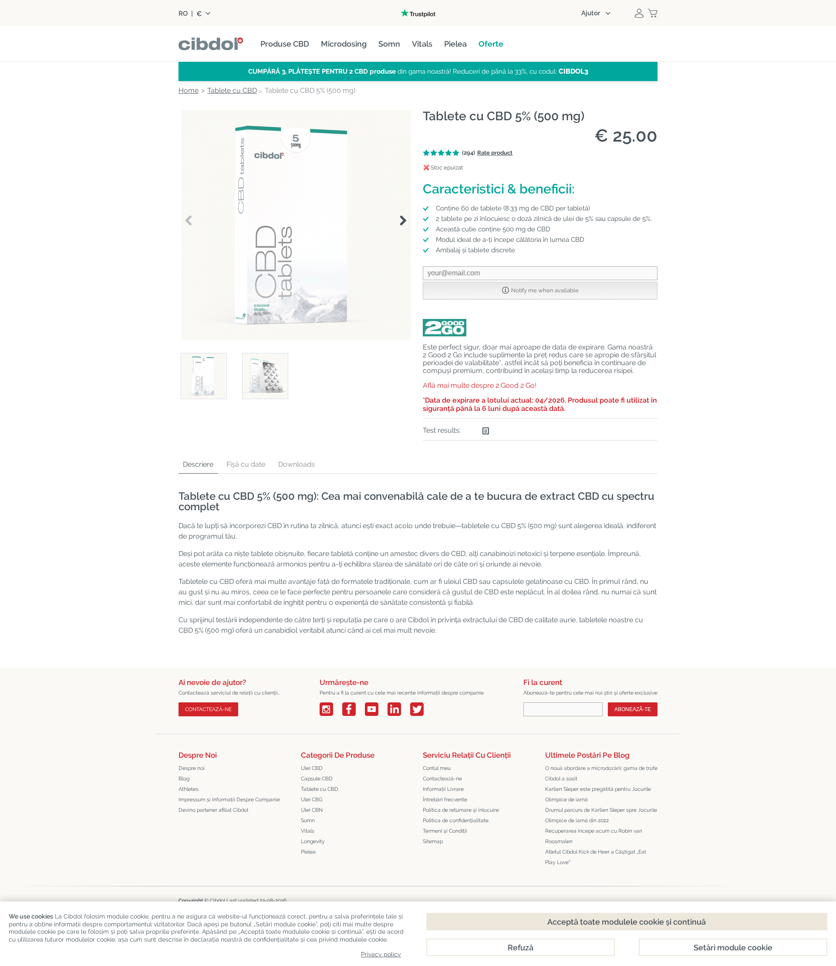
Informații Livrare (443, 789)
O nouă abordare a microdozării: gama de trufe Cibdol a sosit (601, 773)
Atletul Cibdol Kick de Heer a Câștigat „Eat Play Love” (595, 857)
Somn (308, 820)
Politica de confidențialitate (456, 820)
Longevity (313, 841)
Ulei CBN (312, 810)
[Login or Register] (639, 13)
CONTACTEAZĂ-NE (208, 709)
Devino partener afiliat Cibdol (213, 810)
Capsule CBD (317, 779)
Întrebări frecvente (445, 800)
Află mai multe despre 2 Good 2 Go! (479, 385)
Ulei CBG (312, 800)
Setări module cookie (733, 947)
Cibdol (217, 901)
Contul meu (437, 768)
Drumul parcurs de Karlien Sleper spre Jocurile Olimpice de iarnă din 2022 (601, 815)
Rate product (494, 152)
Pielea (308, 852)
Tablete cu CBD (319, 789)
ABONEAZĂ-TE (632, 709)
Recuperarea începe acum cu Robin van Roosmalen (593, 836)
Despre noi (192, 768)
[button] (403, 221)
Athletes (189, 789)
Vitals (307, 831)
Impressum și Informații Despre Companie (229, 800)
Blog (184, 779)
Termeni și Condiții (445, 831)
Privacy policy (381, 954)
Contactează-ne (442, 779)
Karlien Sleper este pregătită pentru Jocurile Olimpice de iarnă (598, 794)
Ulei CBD (312, 768)
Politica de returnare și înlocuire (461, 810)
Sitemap (433, 841)
